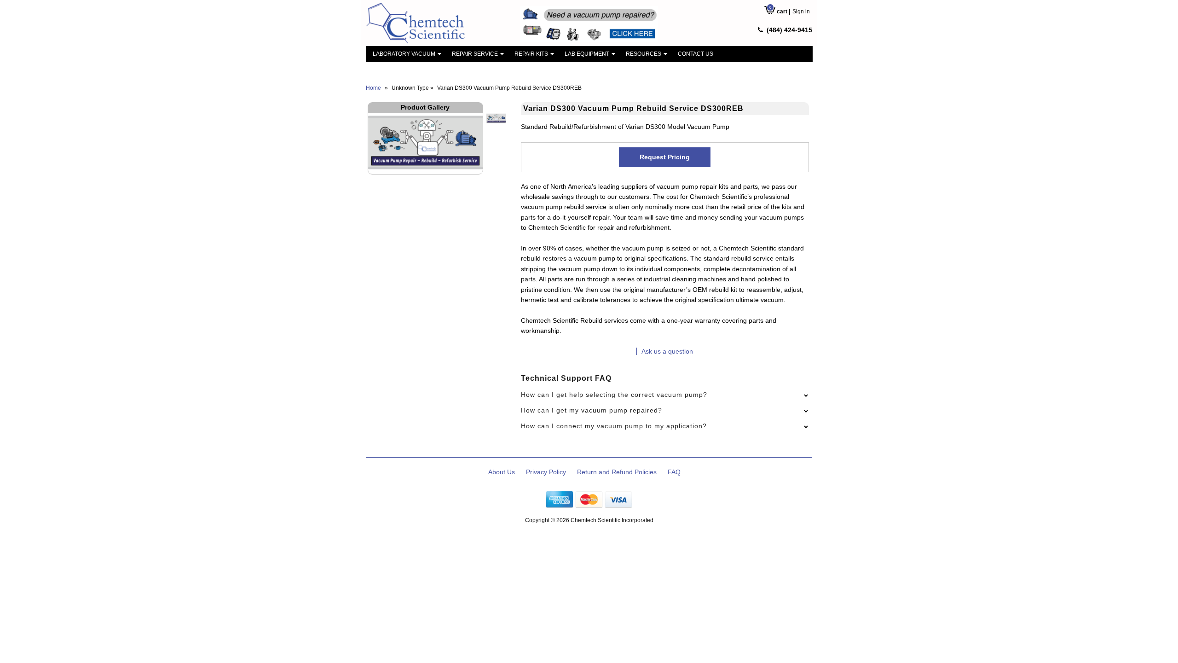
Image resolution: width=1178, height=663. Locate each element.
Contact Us (695, 54)
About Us (501, 472)
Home (373, 88)
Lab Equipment (587, 54)
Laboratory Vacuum (404, 54)
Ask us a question (667, 351)
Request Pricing (665, 157)
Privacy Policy (546, 472)
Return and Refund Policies (617, 472)
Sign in (801, 11)
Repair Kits (531, 54)
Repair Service (475, 54)
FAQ (674, 472)
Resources (643, 54)
